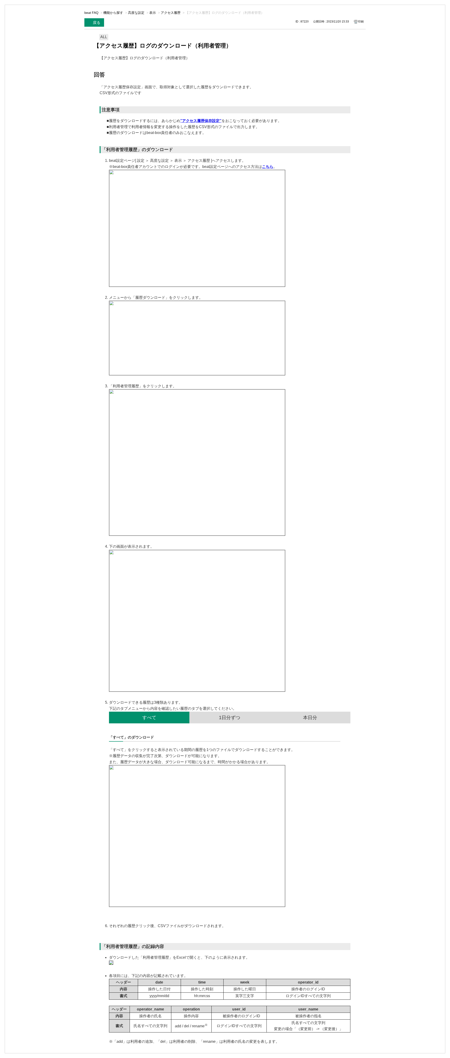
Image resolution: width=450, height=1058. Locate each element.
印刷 (361, 21)
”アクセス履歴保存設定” (200, 121)
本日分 (310, 717)
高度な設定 (136, 13)
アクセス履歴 (170, 13)
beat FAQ (91, 13)
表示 (152, 13)
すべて (149, 717)
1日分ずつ (229, 717)
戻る (96, 23)
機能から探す (113, 13)
